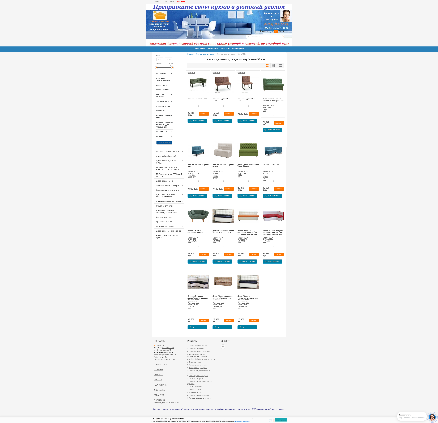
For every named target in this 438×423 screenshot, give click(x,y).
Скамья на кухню (164, 217)
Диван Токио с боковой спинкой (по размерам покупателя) (222, 298)
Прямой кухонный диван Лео (198, 165)
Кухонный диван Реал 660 (246, 100)
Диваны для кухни (164, 180)
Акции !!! (181, 1)
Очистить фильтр (164, 143)
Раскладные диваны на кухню (167, 236)
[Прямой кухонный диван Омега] (223, 150)
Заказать (203, 114)
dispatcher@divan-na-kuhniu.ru (165, 355)
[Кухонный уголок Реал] (198, 84)
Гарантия (159, 395)
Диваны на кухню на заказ (168, 230)
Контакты (165, 1)
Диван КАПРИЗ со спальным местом (195, 231)
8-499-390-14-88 (168, 348)
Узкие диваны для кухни (167, 190)
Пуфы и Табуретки (238, 48)
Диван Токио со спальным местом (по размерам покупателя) (247, 232)
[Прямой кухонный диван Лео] (198, 150)
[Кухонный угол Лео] (273, 150)
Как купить (160, 385)
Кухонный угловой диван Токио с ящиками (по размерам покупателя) (198, 299)
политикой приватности (242, 421)
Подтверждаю (281, 420)
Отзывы (172, 1)
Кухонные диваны (212, 48)
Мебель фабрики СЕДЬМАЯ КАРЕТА (169, 175)
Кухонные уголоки (165, 226)
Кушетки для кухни (165, 205)
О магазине (157, 1)
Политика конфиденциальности (167, 401)
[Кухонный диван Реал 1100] (223, 84)
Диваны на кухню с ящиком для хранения (166, 211)
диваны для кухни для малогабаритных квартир (168, 168)
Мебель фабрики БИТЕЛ (167, 151)
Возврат (158, 374)
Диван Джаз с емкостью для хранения (248, 165)
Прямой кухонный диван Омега (223, 165)
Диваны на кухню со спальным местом (165, 195)
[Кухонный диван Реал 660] (248, 84)
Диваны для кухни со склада (166, 161)
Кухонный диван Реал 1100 (221, 100)
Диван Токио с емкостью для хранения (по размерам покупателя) (247, 299)
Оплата (158, 379)
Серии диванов (200, 48)
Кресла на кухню (164, 221)
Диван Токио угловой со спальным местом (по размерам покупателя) (273, 232)
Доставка (159, 390)
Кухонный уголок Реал (197, 99)
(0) (198, 106)
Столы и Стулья (225, 48)
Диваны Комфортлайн (166, 156)
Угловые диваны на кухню (168, 185)
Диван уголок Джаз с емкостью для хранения (273, 100)
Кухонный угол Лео (271, 164)
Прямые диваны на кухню (168, 201)
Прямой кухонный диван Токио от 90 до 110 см (223, 231)
